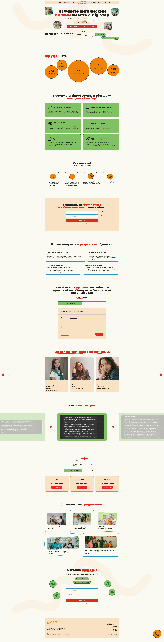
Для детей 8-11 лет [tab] (70, 303)
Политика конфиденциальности (55, 631)
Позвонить (99, 34)
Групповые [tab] (91, 470)
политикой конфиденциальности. (87, 224)
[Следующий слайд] (161, 374)
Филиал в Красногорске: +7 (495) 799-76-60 (57, 627)
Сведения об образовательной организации (58, 634)
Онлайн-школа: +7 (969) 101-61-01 (55, 629)
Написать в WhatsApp (109, 38)
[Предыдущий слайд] (3, 374)
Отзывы (115, 626)
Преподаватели (113, 624)
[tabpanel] (82, 322)
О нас (115, 621)
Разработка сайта (112, 634)
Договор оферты (51, 633)
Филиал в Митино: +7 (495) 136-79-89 (56, 628)
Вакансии (114, 630)
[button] (157, 634)
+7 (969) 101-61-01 (81, 578)
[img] (53, 584)
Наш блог (114, 629)
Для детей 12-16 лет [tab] (94, 303)
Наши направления (110, 624)
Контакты (114, 627)
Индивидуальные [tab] (73, 470)
